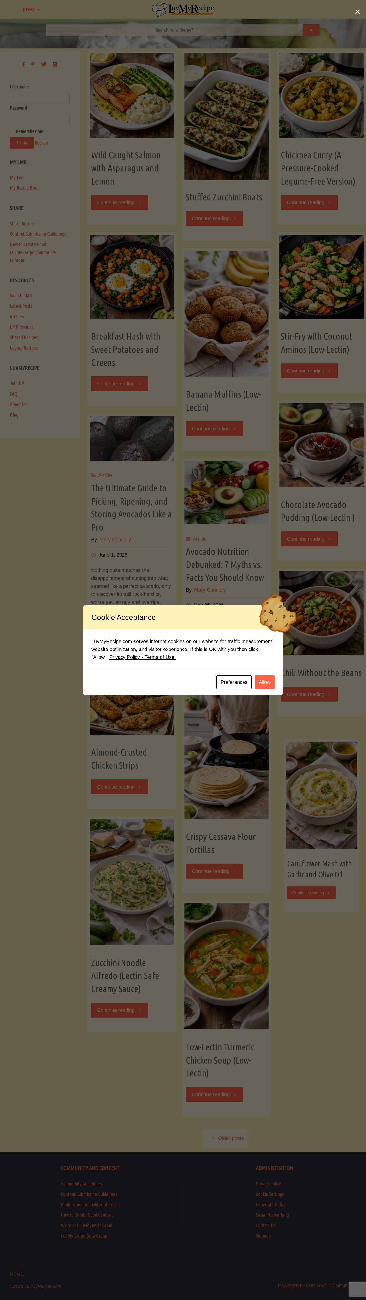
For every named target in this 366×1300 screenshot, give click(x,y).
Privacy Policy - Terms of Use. (142, 657)
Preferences (234, 682)
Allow (264, 682)
